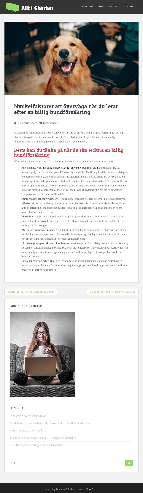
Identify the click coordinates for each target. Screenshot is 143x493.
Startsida (87, 6)
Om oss (129, 6)
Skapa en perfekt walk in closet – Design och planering (43, 437)
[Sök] (129, 463)
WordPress (91, 489)
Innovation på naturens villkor (28, 416)
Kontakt (114, 6)
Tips (101, 6)
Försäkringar (50, 123)
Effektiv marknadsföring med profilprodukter (36, 445)
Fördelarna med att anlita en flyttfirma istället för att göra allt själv (50, 423)
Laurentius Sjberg (27, 123)
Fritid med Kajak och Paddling (28, 430)
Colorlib (69, 489)
